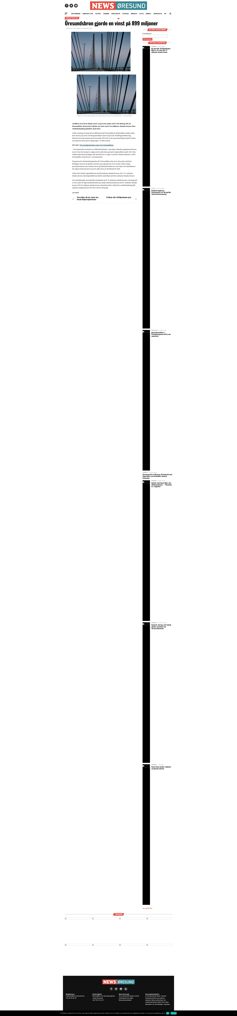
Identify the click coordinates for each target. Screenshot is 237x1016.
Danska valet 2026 (88, 14)
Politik (141, 14)
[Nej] (235, 1013)
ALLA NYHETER (147, 908)
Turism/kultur (157, 14)
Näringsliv (134, 14)
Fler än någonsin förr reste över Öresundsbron (96, 145)
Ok (167, 1013)
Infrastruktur (115, 14)
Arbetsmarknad (75, 14)
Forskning (106, 14)
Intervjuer (125, 14)
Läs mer (173, 1013)
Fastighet (98, 14)
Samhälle (148, 14)
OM (165, 14)
